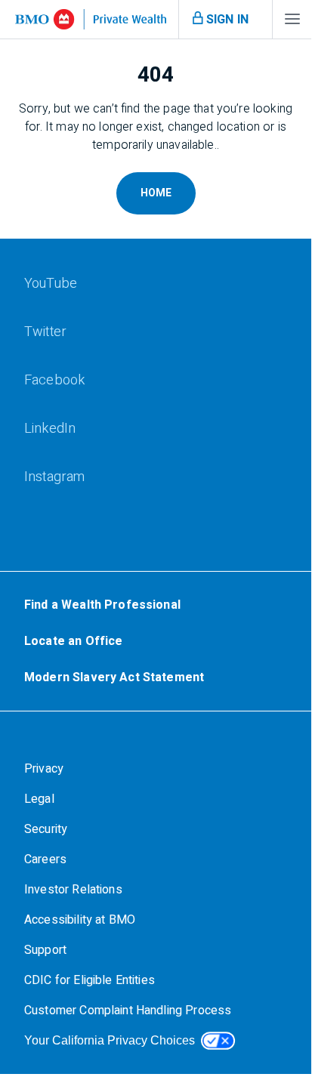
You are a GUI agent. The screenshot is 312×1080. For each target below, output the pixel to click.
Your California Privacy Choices (109, 1040)
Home (156, 193)
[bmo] (90, 19)
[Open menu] (292, 23)
